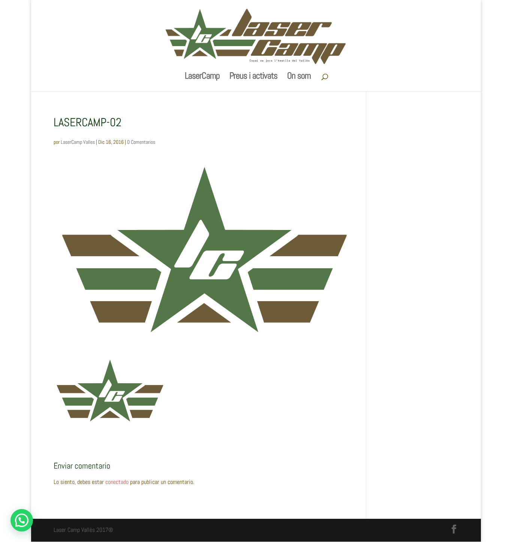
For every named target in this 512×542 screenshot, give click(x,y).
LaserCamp (202, 77)
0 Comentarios (141, 142)
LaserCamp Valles (78, 142)
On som (299, 77)
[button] (21, 520)
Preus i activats (253, 77)
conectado (117, 482)
